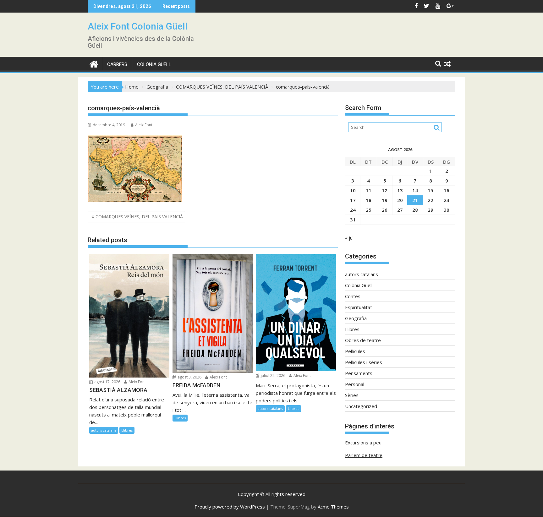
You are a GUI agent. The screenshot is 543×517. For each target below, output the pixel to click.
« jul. (349, 238)
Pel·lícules (355, 351)
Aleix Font (143, 125)
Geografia (356, 318)
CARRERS (117, 64)
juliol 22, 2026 (272, 375)
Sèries (352, 395)
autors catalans (103, 430)
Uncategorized (361, 406)
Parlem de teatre (363, 455)
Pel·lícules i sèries (363, 362)
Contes (352, 296)
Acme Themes (333, 506)
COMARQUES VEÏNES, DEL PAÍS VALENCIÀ (139, 217)
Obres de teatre (363, 340)
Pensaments (358, 373)
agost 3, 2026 (189, 377)
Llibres (127, 430)
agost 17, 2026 (106, 381)
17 (353, 200)
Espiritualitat (358, 307)
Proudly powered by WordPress (230, 506)
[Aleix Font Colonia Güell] (93, 63)
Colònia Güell (154, 64)
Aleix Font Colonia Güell (138, 26)
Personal (354, 384)
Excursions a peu (363, 442)
